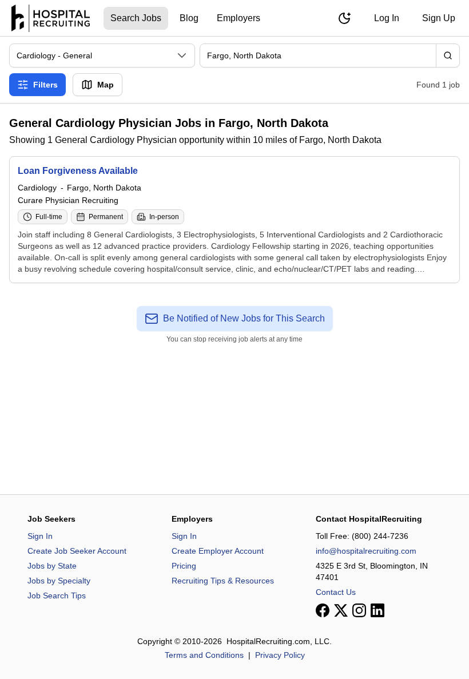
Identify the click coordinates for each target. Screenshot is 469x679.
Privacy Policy (280, 655)
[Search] (447, 55)
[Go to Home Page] (50, 18)
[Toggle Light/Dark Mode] (344, 18)
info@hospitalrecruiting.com (366, 550)
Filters (45, 84)
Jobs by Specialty (58, 580)
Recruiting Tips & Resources (223, 580)
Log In (386, 18)
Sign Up (438, 18)
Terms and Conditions (204, 655)
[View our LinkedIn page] (377, 610)
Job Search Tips (56, 595)
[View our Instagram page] (359, 610)
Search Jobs (135, 18)
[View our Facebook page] (322, 610)
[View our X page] (341, 610)
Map (105, 84)
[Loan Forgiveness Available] (234, 220)
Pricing (184, 565)
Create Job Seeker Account (76, 550)
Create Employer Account (218, 550)
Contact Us (336, 592)
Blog (189, 18)
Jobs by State (52, 565)
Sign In (40, 536)
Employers (238, 18)
